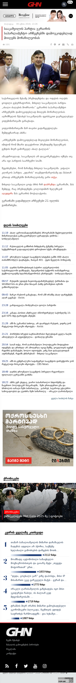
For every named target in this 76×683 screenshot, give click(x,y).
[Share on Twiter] (59, 44)
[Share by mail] (63, 44)
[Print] (72, 44)
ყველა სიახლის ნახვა (62, 398)
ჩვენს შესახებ (13, 640)
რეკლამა (11, 649)
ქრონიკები (11, 478)
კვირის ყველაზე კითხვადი (24, 532)
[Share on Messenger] (55, 44)
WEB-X (56, 673)
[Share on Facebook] (50, 44)
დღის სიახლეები (16, 225)
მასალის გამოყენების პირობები (22, 644)
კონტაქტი (11, 653)
